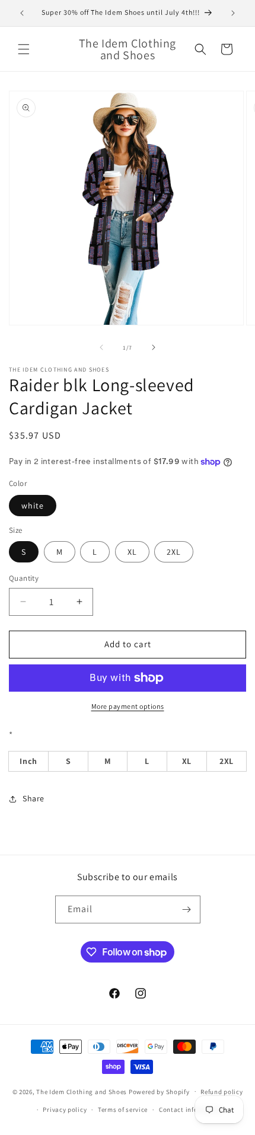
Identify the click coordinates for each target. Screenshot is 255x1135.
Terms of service (123, 1109)
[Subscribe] (187, 909)
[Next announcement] (233, 13)
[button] (24, 49)
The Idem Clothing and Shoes (81, 1091)
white (32, 505)
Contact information (191, 1109)
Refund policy (221, 1092)
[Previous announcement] (22, 13)
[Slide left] (101, 347)
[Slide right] (154, 347)
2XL (174, 551)
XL (132, 551)
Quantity (24, 578)
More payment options (127, 706)
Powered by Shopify (159, 1091)
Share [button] (33, 798)
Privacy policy (65, 1109)
